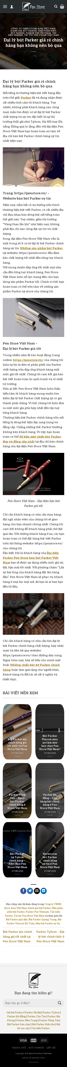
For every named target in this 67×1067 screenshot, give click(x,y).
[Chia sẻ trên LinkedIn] (44, 891)
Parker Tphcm (51, 1012)
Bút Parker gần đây (16, 919)
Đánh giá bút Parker (24, 31)
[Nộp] (59, 1003)
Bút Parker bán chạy (18, 1024)
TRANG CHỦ (19, 1047)
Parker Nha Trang (26, 1020)
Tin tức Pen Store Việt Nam (41, 35)
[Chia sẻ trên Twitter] (30, 891)
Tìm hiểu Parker (40, 1028)
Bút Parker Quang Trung (42, 919)
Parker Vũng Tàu (49, 1020)
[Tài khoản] (12, 6)
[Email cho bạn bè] (37, 891)
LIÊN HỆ (51, 1047)
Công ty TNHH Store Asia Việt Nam (33, 28)
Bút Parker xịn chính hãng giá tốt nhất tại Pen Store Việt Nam (17, 936)
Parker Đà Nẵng (16, 1016)
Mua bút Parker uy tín (48, 923)
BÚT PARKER (36, 1047)
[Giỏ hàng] (62, 6)
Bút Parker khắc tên (43, 1024)
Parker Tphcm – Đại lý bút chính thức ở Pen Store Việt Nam (50, 936)
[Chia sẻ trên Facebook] (23, 891)
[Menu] (5, 6)
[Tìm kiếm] (55, 6)
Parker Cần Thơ (37, 1016)
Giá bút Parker (15, 1012)
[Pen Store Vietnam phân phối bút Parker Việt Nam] (33, 6)
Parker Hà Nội (33, 1012)
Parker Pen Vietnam (38, 33)
